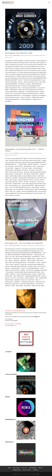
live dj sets (38, 153)
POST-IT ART (24, 467)
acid (21, 153)
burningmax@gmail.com (10, 325)
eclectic (22, 55)
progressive (36, 55)
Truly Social (35, 474)
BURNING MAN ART (17, 469)
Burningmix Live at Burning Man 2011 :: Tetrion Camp (24, 150)
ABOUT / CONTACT (27, 469)
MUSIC (9, 467)
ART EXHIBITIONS (33, 467)
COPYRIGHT (35, 469)
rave (12, 155)
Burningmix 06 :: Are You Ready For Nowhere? (24, 243)
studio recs (42, 55)
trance (10, 57)
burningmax (9, 55)
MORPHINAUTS (9, 442)
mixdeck (25, 245)
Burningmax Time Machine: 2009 (18, 53)
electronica (27, 55)
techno (6, 57)
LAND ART (40, 467)
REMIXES (7, 397)
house (31, 55)
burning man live (26, 153)
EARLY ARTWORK (16, 467)
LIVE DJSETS (8, 351)
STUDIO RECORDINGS (11, 374)
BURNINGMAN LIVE (10, 419)
